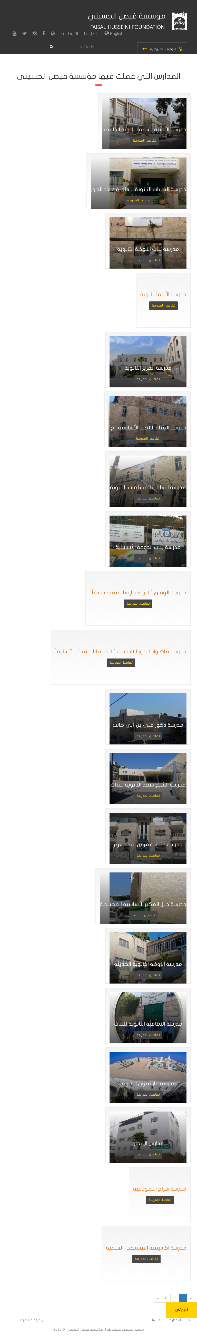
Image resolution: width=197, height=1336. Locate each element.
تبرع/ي (181, 1310)
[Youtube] (14, 33)
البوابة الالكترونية (163, 49)
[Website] (53, 33)
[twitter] (24, 33)
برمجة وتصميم (31, 1320)
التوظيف (69, 33)
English (116, 33)
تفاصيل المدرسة (144, 140)
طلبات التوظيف (179, 1320)
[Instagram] (34, 33)
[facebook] (43, 33)
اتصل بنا (91, 33)
